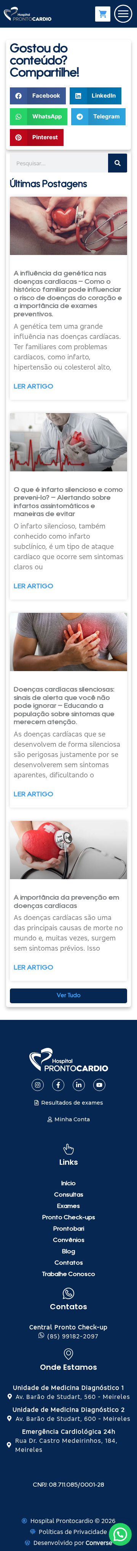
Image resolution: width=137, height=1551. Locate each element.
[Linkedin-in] (79, 1085)
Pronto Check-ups (68, 1218)
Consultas (68, 1195)
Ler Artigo (33, 387)
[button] (38, 95)
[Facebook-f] (58, 1085)
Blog (68, 1252)
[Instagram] (38, 1085)
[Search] (117, 163)
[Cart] (102, 14)
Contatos (68, 1263)
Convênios (68, 1240)
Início (68, 1184)
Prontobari (68, 1229)
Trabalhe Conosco (68, 1274)
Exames (68, 1206)
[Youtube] (99, 1085)
